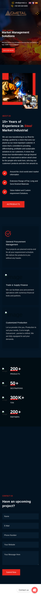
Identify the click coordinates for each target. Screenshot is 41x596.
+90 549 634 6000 (21, 6)
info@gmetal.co (21, 3)
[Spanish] (36, 3)
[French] (33, 3)
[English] (30, 3)
